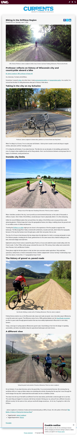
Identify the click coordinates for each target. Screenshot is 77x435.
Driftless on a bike (18, 228)
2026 (42, 433)
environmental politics (41, 80)
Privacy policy (61, 431)
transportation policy (55, 80)
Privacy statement (28, 433)
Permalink (8, 423)
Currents (38, 9)
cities (20, 80)
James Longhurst (21, 415)
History (22, 417)
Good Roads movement (63, 318)
